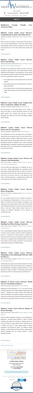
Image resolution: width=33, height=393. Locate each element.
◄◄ (2, 345)
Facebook (25, 380)
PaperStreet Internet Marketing (19, 377)
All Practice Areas (15, 15)
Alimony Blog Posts (5, 228)
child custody (21, 288)
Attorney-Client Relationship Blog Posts (13, 65)
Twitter (22, 380)
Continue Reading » (5, 54)
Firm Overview (8, 15)
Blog (21, 15)
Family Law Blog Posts (24, 36)
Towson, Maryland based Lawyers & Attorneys (16, 372)
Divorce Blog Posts (5, 195)
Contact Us (25, 15)
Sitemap (26, 376)
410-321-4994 (24, 13)
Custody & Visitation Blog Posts (7, 260)
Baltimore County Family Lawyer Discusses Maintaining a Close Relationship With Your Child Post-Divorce (16, 255)
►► (12, 345)
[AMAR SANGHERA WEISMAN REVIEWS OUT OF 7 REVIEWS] (16, 390)
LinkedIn (19, 380)
